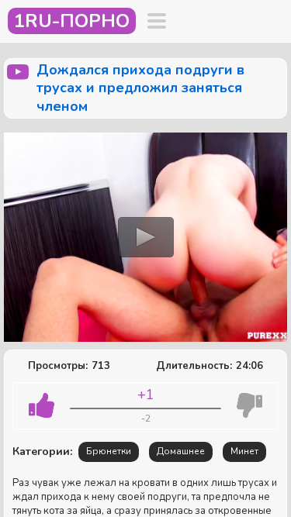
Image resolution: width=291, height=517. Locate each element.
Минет (244, 451)
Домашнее (181, 451)
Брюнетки (108, 451)
